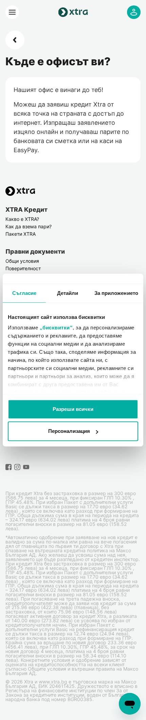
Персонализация (69, 431)
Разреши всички (73, 409)
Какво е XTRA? (22, 219)
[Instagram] (17, 467)
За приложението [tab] (116, 293)
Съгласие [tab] (24, 293)
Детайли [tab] (67, 293)
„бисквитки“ (56, 327)
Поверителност (23, 268)
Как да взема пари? (28, 226)
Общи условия (22, 261)
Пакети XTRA (20, 234)
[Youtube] (26, 467)
